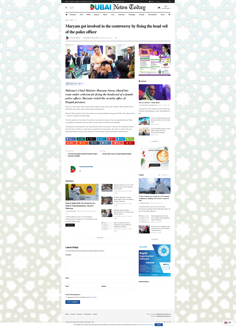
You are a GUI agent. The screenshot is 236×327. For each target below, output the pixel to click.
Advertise (77, 1)
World (88, 14)
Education (121, 14)
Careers (71, 1)
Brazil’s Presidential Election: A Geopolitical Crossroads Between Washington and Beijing (122, 224)
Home (66, 20)
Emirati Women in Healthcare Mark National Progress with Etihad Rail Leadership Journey (160, 228)
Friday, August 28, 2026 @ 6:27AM (87, 211)
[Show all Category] (169, 175)
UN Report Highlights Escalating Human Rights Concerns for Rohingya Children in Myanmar (124, 199)
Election (70, 198)
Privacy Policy (93, 297)
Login (151, 1)
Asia (76, 20)
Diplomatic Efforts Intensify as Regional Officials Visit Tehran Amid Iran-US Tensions (123, 212)
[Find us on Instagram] (159, 322)
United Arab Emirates (147, 192)
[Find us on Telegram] (170, 322)
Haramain (73, 14)
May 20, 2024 (155, 124)
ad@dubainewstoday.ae (164, 316)
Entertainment (152, 14)
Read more (71, 225)
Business (96, 14)
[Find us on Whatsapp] (167, 322)
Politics (105, 14)
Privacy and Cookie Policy (145, 324)
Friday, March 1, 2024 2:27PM (90, 38)
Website (103, 286)
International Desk (75, 38)
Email (67, 286)
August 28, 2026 (155, 203)
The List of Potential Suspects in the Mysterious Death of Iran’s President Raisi (160, 120)
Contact (90, 1)
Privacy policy (83, 1)
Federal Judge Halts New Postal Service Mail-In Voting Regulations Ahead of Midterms (80, 206)
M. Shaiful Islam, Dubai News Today (149, 105)
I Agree (158, 324)
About (66, 1)
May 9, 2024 (155, 134)
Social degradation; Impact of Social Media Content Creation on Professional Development (160, 130)
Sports (163, 14)
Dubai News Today (89, 322)
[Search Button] (169, 1)
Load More (100, 237)
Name (67, 278)
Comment (68, 255)
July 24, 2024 (163, 105)
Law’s (112, 14)
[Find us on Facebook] (156, 322)
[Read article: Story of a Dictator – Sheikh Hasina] (155, 92)
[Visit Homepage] (118, 7)
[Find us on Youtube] (164, 322)
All (159, 175)
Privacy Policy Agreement (73, 294)
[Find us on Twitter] (162, 322)
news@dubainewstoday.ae (163, 314)
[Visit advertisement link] (155, 60)
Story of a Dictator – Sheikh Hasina (149, 102)
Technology (132, 14)
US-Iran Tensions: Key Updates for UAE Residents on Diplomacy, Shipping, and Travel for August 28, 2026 (154, 198)
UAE (81, 14)
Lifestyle (141, 14)
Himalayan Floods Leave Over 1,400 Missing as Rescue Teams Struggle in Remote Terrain (123, 187)
